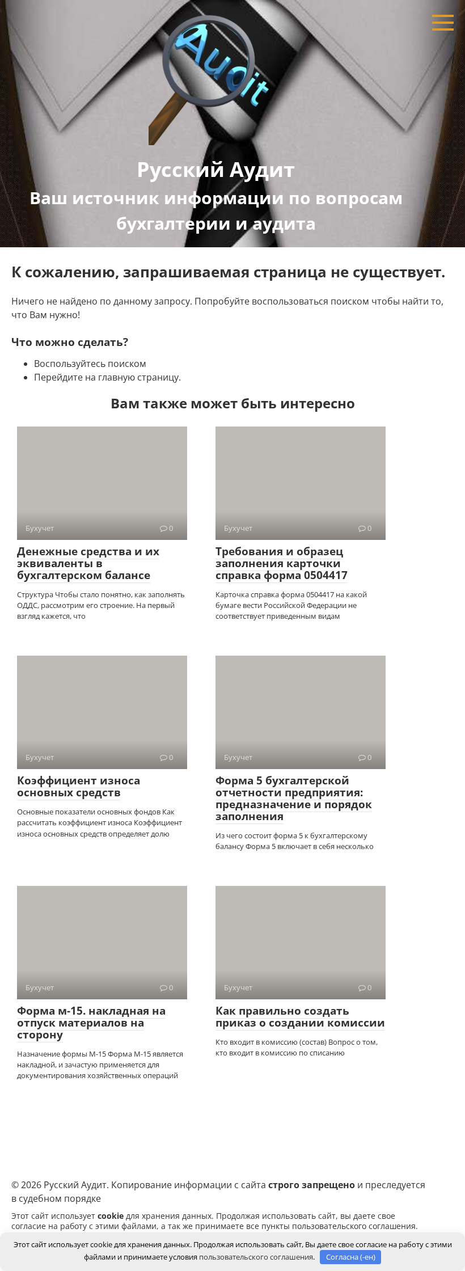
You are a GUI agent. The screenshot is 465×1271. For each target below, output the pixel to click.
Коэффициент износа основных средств (78, 786)
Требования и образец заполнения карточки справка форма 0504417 (281, 563)
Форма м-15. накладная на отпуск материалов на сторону (91, 1022)
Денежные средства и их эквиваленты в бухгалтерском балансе (88, 563)
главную (116, 377)
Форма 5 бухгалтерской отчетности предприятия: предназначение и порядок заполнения (293, 798)
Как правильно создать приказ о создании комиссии (300, 1016)
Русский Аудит (216, 169)
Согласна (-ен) (350, 1257)
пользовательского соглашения (354, 1226)
